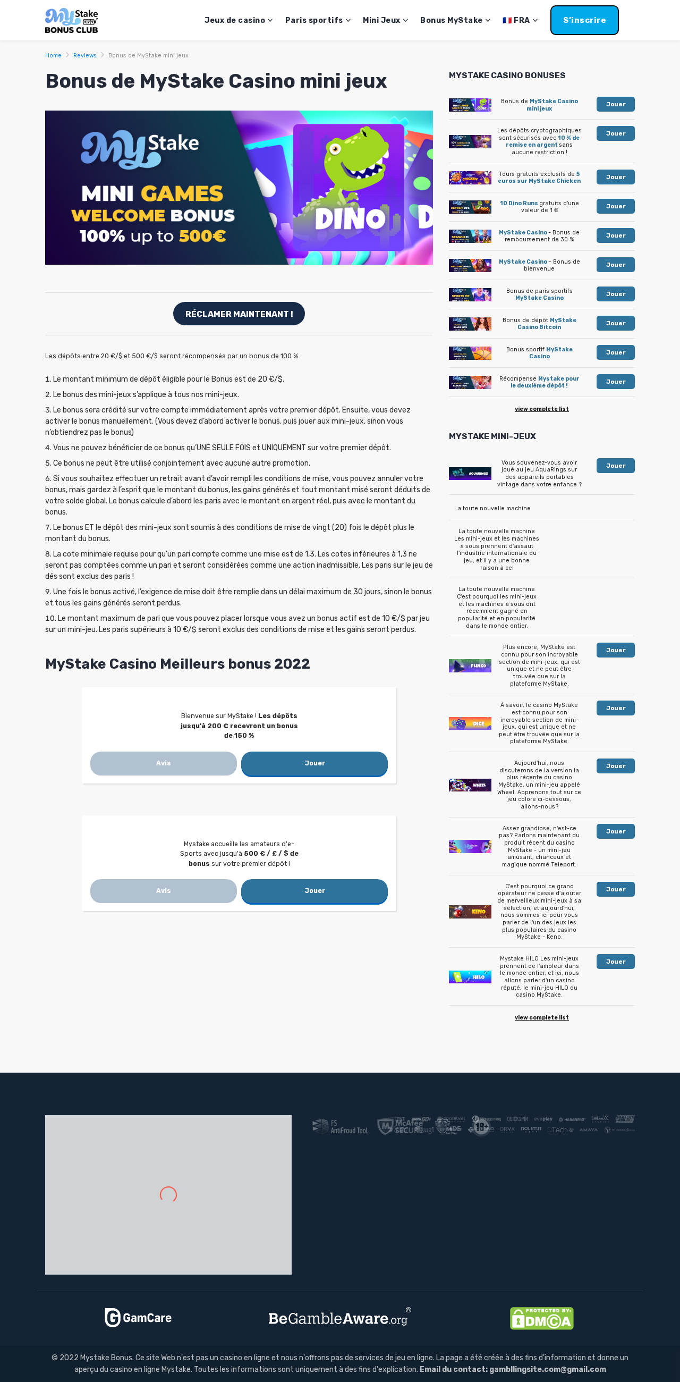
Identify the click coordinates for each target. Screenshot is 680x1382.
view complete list (542, 409)
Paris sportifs (314, 20)
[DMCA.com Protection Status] (542, 1317)
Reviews (85, 55)
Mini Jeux (382, 20)
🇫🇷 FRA (516, 20)
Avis (163, 763)
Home (53, 55)
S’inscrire (584, 20)
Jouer (314, 763)
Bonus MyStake (451, 20)
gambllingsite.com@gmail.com (547, 1369)
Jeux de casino (235, 20)
